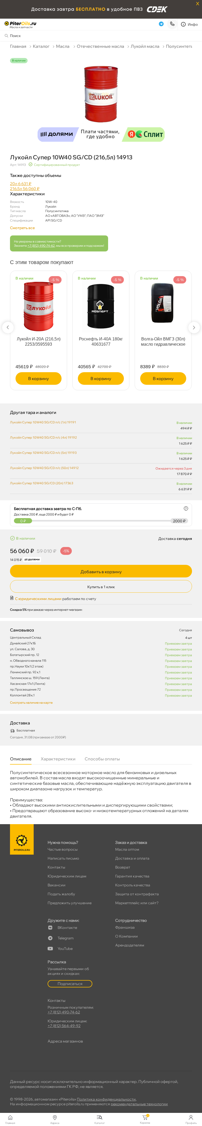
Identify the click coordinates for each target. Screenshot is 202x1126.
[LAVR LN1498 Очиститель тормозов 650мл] (170, 299)
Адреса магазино (65, 1041)
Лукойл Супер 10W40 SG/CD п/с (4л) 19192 (43, 437)
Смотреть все (22, 227)
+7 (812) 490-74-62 (41, 246)
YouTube (65, 948)
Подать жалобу (61, 894)
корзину (44, 378)
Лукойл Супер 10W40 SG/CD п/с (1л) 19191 (43, 422)
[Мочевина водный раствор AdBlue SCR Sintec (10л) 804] (45, 300)
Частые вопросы (63, 849)
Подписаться (70, 983)
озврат (122, 867)
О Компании (126, 936)
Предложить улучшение (70, 903)
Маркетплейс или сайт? (137, 903)
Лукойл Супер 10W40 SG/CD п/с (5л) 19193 (43, 453)
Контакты (56, 867)
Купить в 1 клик (101, 587)
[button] (8, 327)
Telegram (66, 938)
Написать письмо (63, 858)
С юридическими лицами (38, 598)
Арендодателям (129, 945)
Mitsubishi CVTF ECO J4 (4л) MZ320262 (107, 341)
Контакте (67, 927)
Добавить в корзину (101, 571)
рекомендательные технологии (139, 1104)
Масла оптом (127, 849)
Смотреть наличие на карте (31, 702)
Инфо (193, 24)
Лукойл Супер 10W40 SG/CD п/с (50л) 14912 (44, 468)
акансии (56, 885)
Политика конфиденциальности (106, 1099)
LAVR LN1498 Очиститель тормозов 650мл (169, 344)
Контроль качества (132, 885)
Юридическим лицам (67, 876)
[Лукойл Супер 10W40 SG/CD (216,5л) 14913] (101, 97)
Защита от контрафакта (137, 894)
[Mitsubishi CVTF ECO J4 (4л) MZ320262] (107, 298)
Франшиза (125, 927)
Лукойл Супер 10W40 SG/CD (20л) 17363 (41, 483)
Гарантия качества (132, 876)
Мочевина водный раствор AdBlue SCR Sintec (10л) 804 (44, 344)
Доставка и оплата (132, 858)
